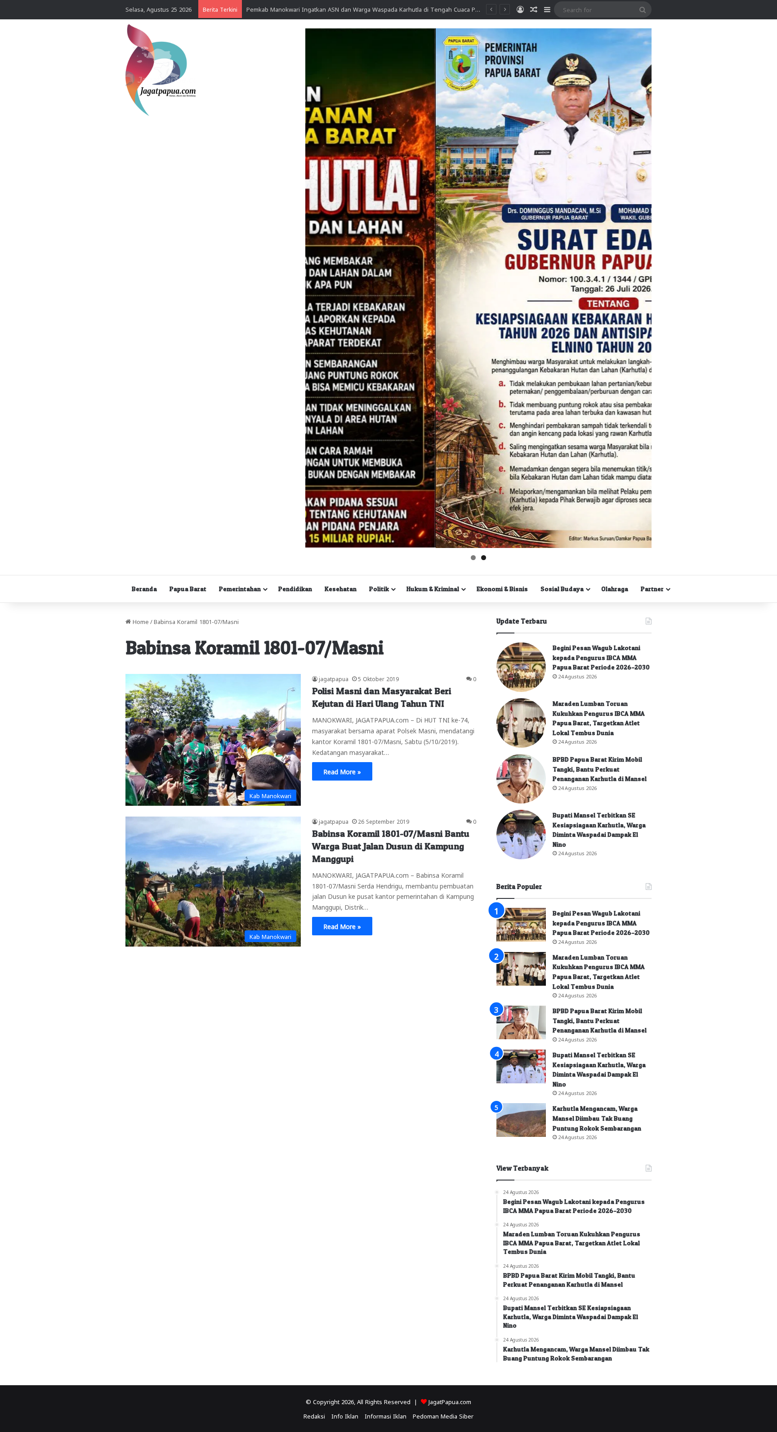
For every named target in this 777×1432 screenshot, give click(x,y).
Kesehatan (341, 589)
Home (140, 621)
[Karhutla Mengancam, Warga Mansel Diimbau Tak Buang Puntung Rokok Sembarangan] (521, 1120)
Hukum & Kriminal (432, 589)
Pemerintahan (240, 589)
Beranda (144, 589)
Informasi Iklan (385, 1415)
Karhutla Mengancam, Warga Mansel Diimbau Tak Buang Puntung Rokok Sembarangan (597, 1117)
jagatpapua (333, 678)
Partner (652, 589)
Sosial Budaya (562, 589)
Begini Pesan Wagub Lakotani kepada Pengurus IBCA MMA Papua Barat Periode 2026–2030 (601, 657)
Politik (379, 589)
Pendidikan (295, 589)
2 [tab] (483, 557)
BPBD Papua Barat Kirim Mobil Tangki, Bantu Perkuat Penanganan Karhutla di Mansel (600, 768)
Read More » (342, 771)
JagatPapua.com (450, 1401)
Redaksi (314, 1415)
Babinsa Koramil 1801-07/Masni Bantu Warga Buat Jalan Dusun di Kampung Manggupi (390, 846)
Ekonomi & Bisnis (502, 589)
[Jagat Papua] (160, 70)
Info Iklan (344, 1415)
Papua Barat (188, 589)
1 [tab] (473, 557)
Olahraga (614, 589)
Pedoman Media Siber (443, 1415)
